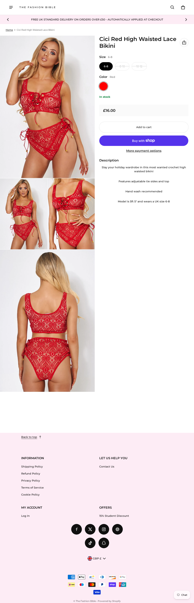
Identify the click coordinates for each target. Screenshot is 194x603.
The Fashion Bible (86, 601)
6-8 (106, 66)
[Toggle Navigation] (11, 7)
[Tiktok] (90, 543)
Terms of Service (32, 487)
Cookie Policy (30, 494)
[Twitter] (90, 529)
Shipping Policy (32, 466)
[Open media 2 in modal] (47, 107)
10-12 (139, 66)
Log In (25, 516)
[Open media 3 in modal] (23, 213)
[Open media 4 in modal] (71, 213)
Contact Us (106, 466)
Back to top (29, 437)
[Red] (103, 86)
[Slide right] (186, 19)
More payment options (143, 151)
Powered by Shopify (109, 601)
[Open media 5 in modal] (47, 321)
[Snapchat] (104, 543)
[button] (172, 7)
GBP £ (97, 558)
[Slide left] (8, 19)
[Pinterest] (117, 529)
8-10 (122, 66)
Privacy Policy (30, 480)
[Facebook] (76, 529)
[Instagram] (104, 529)
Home (9, 29)
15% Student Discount (114, 516)
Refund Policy (30, 473)
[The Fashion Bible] (37, 7)
